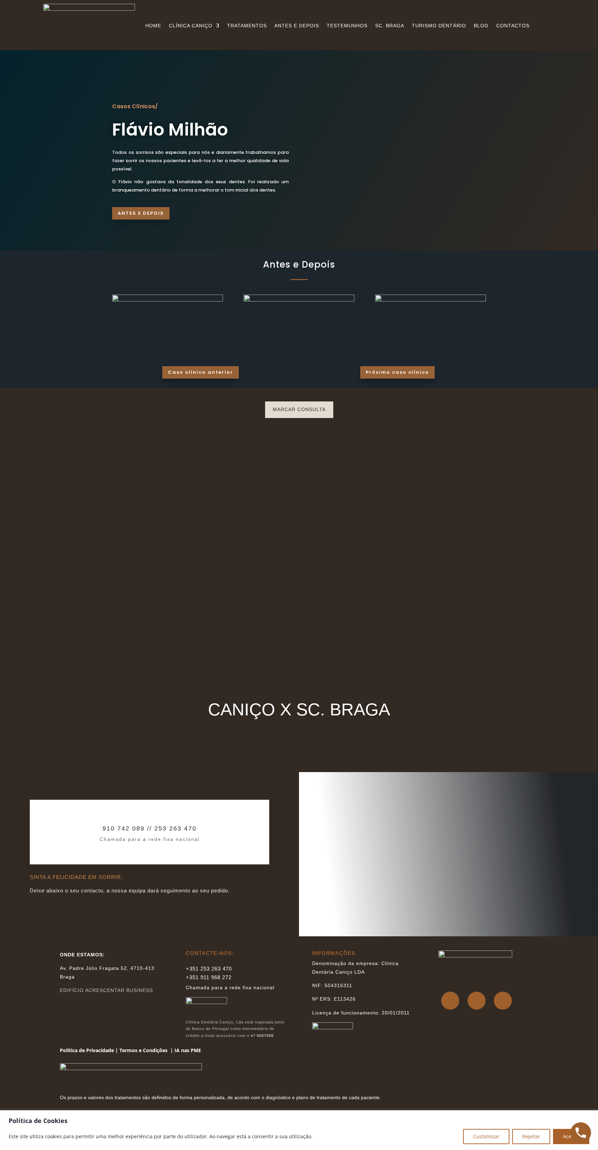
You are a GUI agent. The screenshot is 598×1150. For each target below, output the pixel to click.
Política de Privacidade (87, 1050)
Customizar (486, 1136)
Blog (481, 25)
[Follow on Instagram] (477, 1001)
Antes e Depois (296, 25)
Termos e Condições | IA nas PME (160, 1050)
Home (153, 25)
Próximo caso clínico (397, 372)
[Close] (591, 1116)
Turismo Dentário (439, 25)
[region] (299, 1130)
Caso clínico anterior (200, 372)
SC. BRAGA (389, 25)
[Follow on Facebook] (450, 1001)
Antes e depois (141, 213)
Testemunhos (347, 25)
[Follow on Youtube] (503, 1001)
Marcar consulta (299, 409)
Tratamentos (247, 25)
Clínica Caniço (190, 25)
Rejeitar (531, 1136)
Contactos (512, 25)
